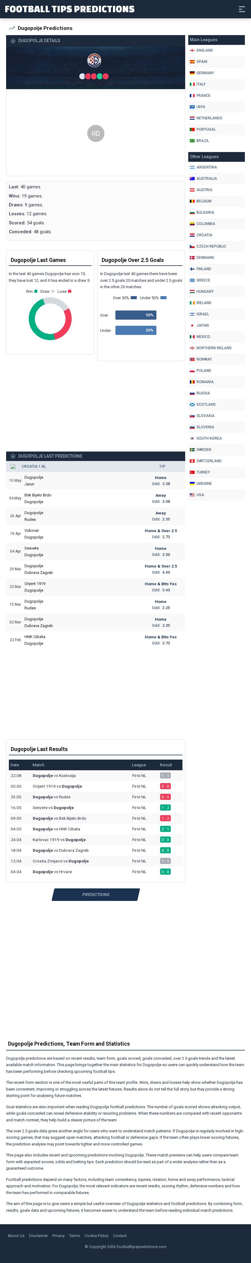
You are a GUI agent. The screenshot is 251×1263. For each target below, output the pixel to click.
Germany (205, 73)
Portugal (206, 129)
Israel (203, 314)
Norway (204, 359)
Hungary (205, 291)
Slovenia (205, 427)
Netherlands (209, 118)
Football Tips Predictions (70, 8)
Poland (204, 370)
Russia (203, 393)
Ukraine (204, 483)
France (204, 95)
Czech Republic (211, 246)
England (205, 50)
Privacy (58, 1235)
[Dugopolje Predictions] (96, 62)
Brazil (203, 141)
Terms (74, 1235)
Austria (204, 190)
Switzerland (209, 461)
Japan (203, 325)
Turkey (203, 472)
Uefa (201, 107)
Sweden (204, 450)
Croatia (204, 235)
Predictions (95, 894)
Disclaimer (38, 1235)
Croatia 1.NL (34, 466)
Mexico (203, 337)
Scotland (206, 404)
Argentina (207, 167)
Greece (203, 280)
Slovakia (206, 416)
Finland (204, 269)
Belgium (204, 201)
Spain (202, 62)
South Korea (209, 438)
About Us (16, 1235)
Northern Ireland (214, 348)
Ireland (204, 303)
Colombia (206, 224)
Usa (200, 495)
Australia (207, 178)
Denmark (205, 258)
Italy (201, 84)
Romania (205, 382)
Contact (120, 1235)
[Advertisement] (95, 133)
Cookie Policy (96, 1235)
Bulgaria (205, 212)
